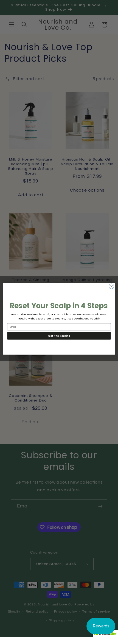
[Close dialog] (111, 286)
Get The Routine (59, 335)
